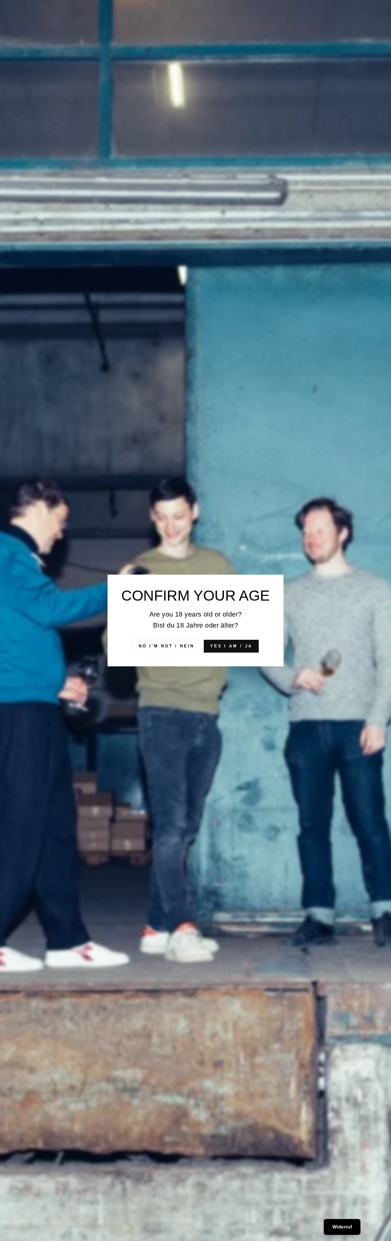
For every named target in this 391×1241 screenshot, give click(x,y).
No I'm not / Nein (166, 646)
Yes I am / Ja (231, 646)
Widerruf (342, 1226)
